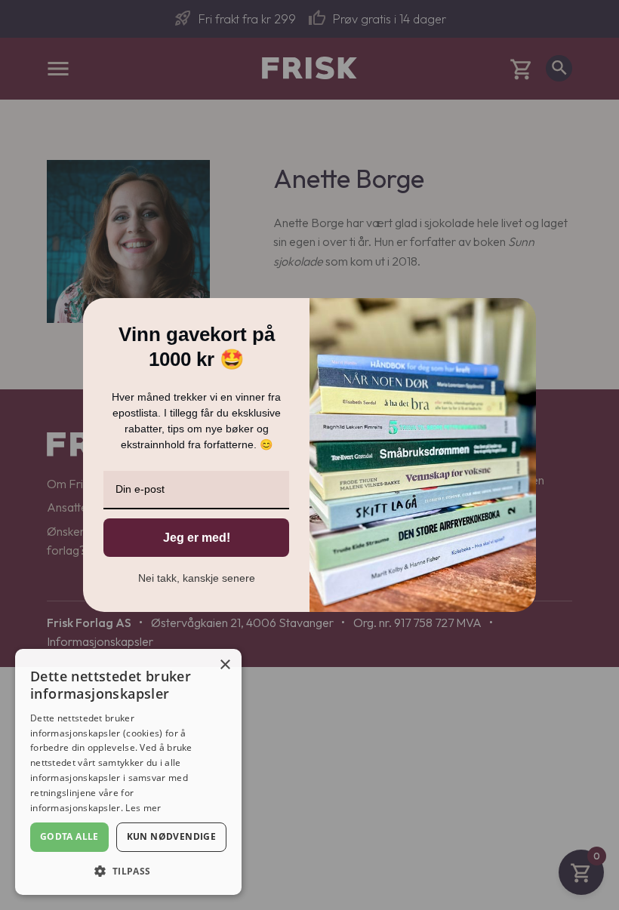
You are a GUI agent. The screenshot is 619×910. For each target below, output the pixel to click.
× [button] (224, 665)
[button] (128, 871)
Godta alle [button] (69, 836)
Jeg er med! (196, 537)
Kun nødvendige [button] (172, 836)
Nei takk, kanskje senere (196, 578)
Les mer (143, 807)
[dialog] (128, 772)
